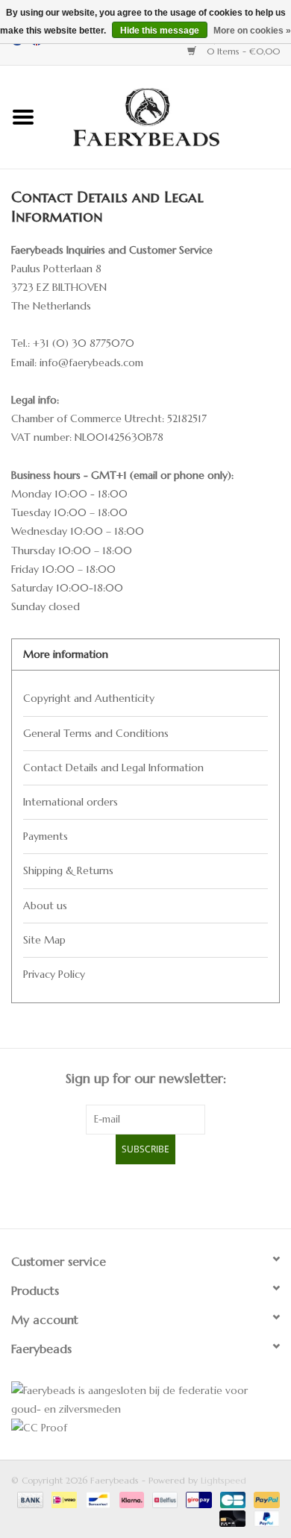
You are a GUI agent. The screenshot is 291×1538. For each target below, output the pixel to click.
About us (45, 905)
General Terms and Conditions (96, 733)
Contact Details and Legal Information (113, 767)
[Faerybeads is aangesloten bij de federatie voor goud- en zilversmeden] (145, 1400)
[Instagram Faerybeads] (172, 1194)
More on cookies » (252, 30)
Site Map (44, 940)
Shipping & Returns (68, 870)
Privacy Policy (54, 974)
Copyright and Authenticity (88, 698)
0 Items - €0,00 (242, 51)
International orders (70, 802)
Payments (45, 836)
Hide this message (159, 30)
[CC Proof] (145, 1428)
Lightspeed (223, 1480)
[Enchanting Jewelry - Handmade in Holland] (168, 115)
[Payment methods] (29, 1498)
